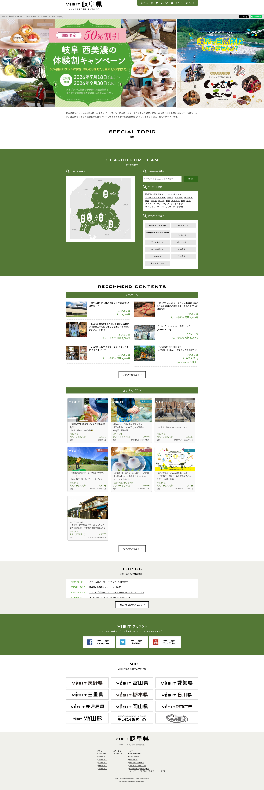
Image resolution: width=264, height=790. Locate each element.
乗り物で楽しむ (183, 235)
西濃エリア (82, 219)
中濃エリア (101, 217)
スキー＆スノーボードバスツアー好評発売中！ (109, 582)
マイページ (178, 2)
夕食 (168, 201)
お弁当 (154, 201)
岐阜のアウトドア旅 (157, 225)
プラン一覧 (148, 2)
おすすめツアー (157, 263)
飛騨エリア (105, 194)
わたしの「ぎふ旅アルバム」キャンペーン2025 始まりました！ (116, 592)
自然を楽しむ (183, 256)
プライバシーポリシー (137, 766)
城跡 (147, 201)
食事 (183, 201)
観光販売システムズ (134, 778)
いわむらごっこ (183, 225)
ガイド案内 (178, 207)
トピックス (163, 2)
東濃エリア (110, 224)
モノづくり (150, 207)
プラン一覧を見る (131, 374)
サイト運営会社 (135, 754)
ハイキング (150, 204)
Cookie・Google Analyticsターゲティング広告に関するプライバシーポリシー (148, 770)
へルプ (192, 2)
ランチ (161, 201)
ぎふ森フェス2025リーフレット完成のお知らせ (109, 597)
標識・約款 (133, 760)
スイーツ (175, 201)
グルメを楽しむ (157, 242)
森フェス (177, 194)
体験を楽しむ (183, 249)
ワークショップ (164, 207)
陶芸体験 (188, 197)
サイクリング (177, 204)
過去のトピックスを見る (131, 604)
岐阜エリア (89, 217)
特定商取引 (145, 778)
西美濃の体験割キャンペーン (158, 194)
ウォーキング (163, 204)
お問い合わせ (134, 757)
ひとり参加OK (157, 249)
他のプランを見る (131, 548)
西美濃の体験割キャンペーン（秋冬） (105, 587)
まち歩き (179, 197)
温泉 (188, 201)
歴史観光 (157, 256)
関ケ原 (170, 197)
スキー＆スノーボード (155, 197)
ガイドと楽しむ (183, 242)
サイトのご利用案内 (136, 763)
